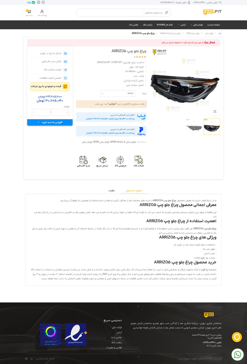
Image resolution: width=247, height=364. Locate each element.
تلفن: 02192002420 (212, 342)
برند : (143, 93)
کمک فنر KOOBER (165, 24)
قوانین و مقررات (114, 347)
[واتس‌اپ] (42, 2)
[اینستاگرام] (37, 2)
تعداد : (66, 106)
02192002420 (205, 2)
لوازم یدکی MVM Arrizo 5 (170, 33)
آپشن (183, 24)
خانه (220, 33)
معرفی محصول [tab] (134, 190)
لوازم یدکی (198, 24)
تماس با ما (133, 24)
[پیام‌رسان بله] (30, 2)
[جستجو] (166, 12)
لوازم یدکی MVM (193, 33)
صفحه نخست (213, 24)
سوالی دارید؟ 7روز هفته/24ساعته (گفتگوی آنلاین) (207, 336)
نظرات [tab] (111, 190)
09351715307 (173, 2)
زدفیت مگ (147, 24)
